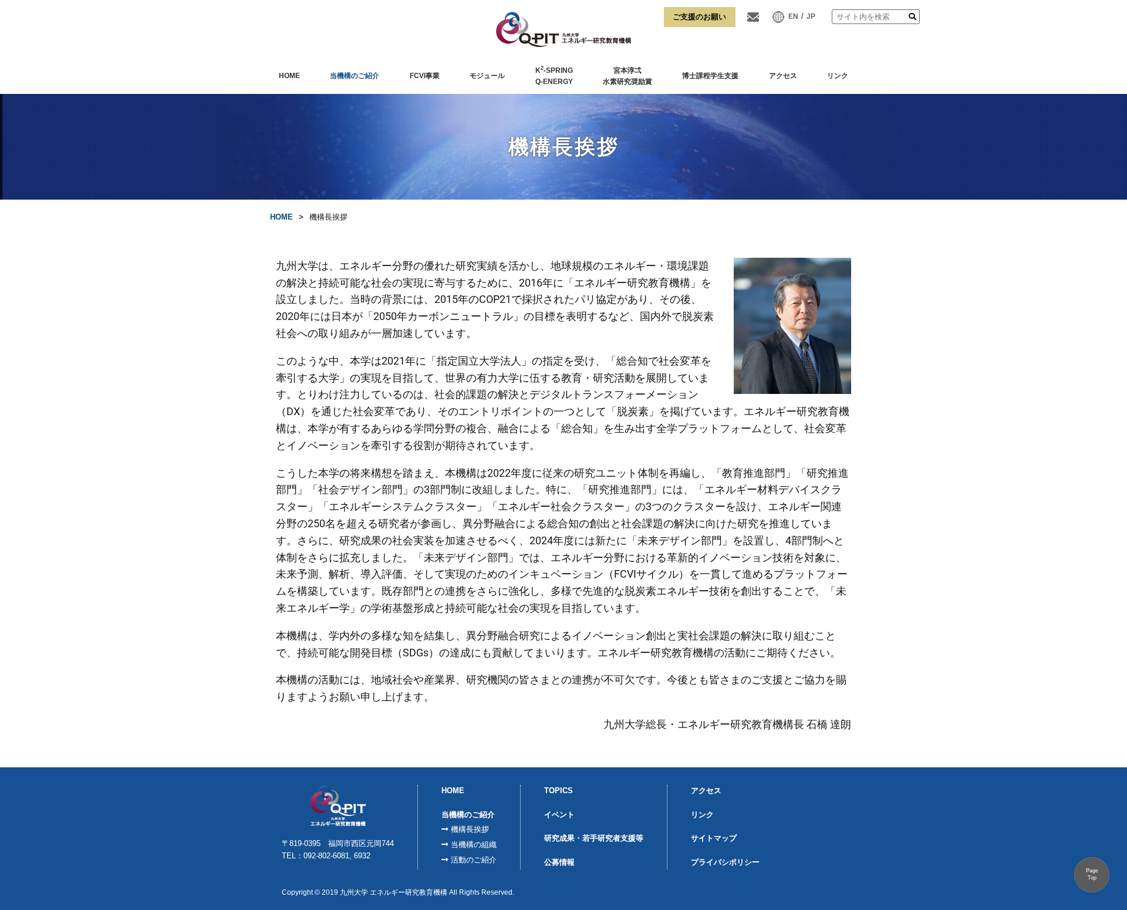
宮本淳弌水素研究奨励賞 (627, 76)
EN (793, 16)
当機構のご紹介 (354, 76)
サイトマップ (714, 838)
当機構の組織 (474, 844)
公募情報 (559, 862)
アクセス (783, 76)
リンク (837, 76)
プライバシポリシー (725, 862)
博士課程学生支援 (710, 76)
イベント (559, 814)
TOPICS (558, 790)
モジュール (487, 76)
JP (811, 16)
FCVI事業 (425, 76)
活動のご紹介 (474, 859)
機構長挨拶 (470, 829)
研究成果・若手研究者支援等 (593, 838)
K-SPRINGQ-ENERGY (554, 75)
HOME (289, 76)
